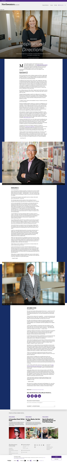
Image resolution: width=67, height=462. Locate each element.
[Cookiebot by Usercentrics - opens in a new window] (9, 460)
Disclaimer (10, 454)
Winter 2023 (2, 9)
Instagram (39, 445)
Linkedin (35, 447)
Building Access (11, 449)
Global (43, 389)
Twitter (32, 396)
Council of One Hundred (29, 126)
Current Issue (48, 444)
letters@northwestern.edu (26, 450)
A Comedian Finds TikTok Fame (17, 419)
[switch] (25, 460)
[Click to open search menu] (65, 5)
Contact (55, 5)
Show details (41, 460)
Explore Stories (45, 5)
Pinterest (35, 396)
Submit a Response (33, 406)
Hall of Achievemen (27, 117)
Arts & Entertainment (35, 389)
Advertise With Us (49, 448)
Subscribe (61, 5)
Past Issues (48, 445)
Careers (10, 451)
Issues (51, 5)
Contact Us (48, 449)
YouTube (43, 445)
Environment (39, 389)
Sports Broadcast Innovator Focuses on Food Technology (49, 420)
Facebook (28, 396)
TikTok (41, 445)
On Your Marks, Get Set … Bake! (33, 419)
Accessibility (11, 448)
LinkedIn (39, 396)
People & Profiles (12, 416)
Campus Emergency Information (13, 450)
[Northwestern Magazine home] (10, 4)
